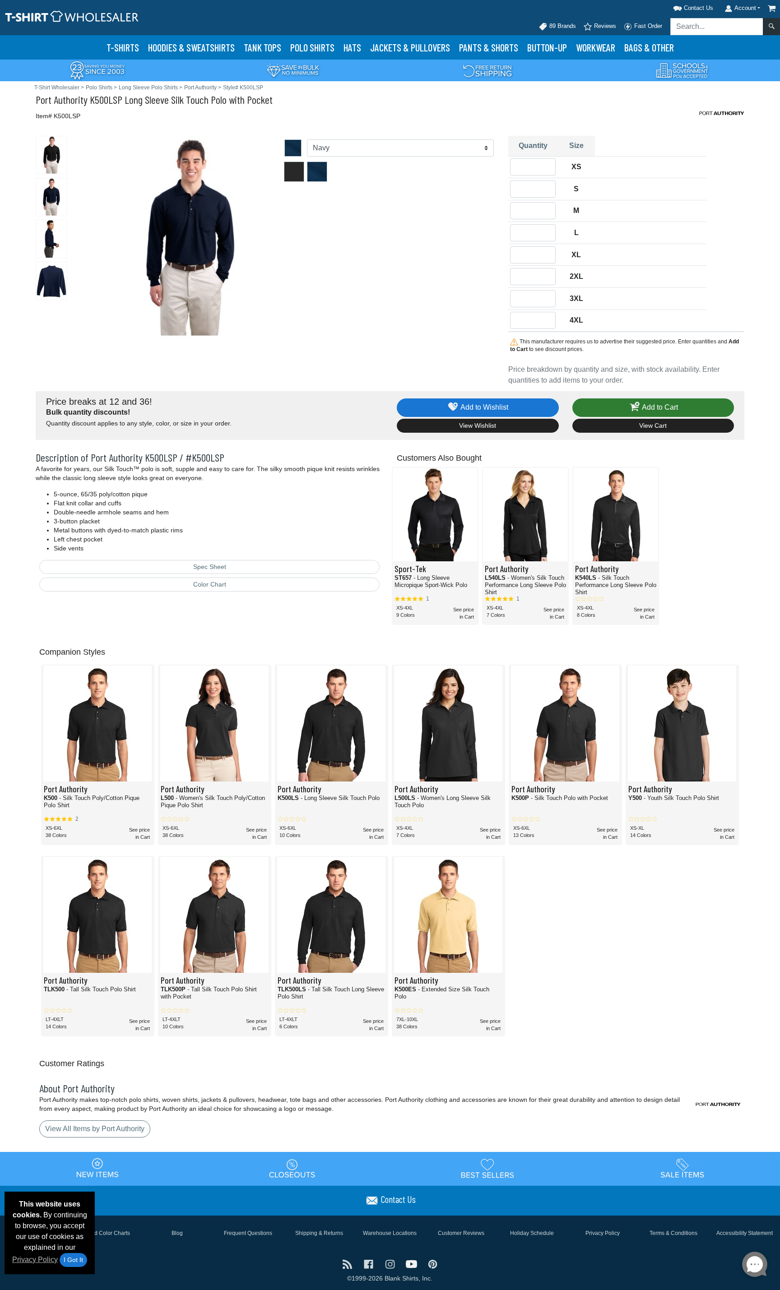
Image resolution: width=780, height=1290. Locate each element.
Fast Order (647, 26)
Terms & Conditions (673, 1233)
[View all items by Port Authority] (721, 112)
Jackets (410, 47)
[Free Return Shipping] (487, 70)
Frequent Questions (248, 1233)
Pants (488, 47)
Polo (312, 47)
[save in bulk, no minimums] (292, 70)
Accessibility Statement (744, 1233)
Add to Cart (659, 407)
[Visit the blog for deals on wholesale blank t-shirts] (348, 1263)
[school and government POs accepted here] (682, 70)
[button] (681, 6)
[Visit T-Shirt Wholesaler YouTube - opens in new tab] (412, 1263)
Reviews (604, 26)
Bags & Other (649, 47)
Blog (177, 1233)
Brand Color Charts (106, 1233)
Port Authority (62, 99)
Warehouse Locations (390, 1233)
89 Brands (562, 26)
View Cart (653, 425)
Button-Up (547, 47)
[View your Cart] (771, 8)
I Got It (73, 1259)
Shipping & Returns (319, 1233)
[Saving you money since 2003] (97, 70)
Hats (352, 47)
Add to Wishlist (483, 407)
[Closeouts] (292, 1168)
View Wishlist (477, 425)
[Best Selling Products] (487, 1168)
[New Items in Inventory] (97, 1168)
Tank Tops (262, 47)
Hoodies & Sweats (191, 47)
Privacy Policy (35, 1259)
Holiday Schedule (532, 1233)
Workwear (595, 47)
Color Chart (209, 584)
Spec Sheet (209, 566)
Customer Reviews (461, 1233)
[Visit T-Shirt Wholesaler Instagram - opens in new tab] (390, 1263)
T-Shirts (123, 47)
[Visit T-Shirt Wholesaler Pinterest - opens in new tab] (432, 1263)
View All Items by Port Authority (94, 1129)
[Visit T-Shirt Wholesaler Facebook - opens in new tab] (369, 1263)
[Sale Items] (682, 1168)
